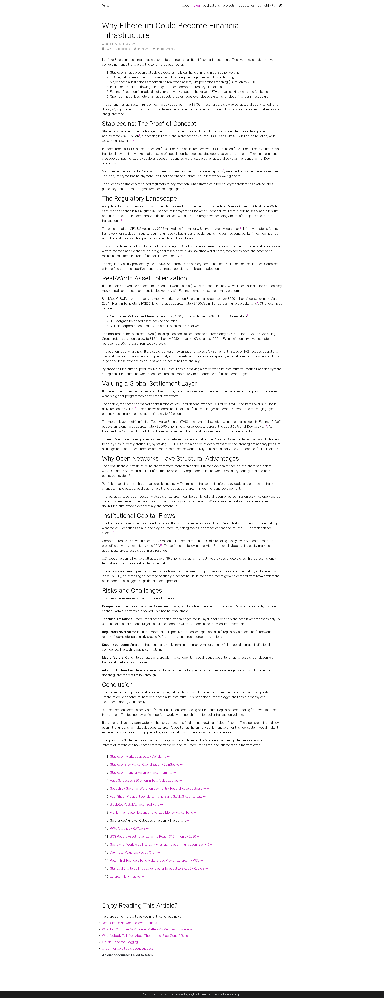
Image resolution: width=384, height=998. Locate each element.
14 (112, 532)
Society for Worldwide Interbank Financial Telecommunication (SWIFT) (159, 844)
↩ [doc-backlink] (168, 756)
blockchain (125, 48)
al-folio (203, 994)
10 (246, 333)
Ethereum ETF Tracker (125, 876)
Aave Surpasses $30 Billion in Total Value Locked (144, 780)
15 (161, 544)
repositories (246, 5)
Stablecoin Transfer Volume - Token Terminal (141, 772)
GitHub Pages (233, 994)
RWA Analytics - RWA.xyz (127, 828)
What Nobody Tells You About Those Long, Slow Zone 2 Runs (145, 936)
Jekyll (191, 994)
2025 (108, 48)
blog (197, 5)
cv (259, 5)
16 (201, 557)
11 (220, 337)
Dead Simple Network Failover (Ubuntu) (129, 923)
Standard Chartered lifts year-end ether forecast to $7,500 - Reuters (157, 868)
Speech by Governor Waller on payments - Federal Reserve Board (156, 788)
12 (134, 408)
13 (265, 425)
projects (229, 5)
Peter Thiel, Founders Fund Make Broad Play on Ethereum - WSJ (155, 860)
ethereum (142, 48)
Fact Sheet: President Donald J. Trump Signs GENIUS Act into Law (156, 796)
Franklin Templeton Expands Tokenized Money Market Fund (151, 812)
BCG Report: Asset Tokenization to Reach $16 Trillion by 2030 (153, 836)
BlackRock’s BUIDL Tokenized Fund (134, 804)
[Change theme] (279, 4)
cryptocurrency (165, 48)
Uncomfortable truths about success (127, 948)
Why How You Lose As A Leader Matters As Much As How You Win (148, 929)
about (186, 5)
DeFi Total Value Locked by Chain (133, 852)
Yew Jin (109, 5)
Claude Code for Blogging (120, 942)
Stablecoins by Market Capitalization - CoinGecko (144, 764)
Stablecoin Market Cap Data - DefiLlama (138, 756)
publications (211, 5)
